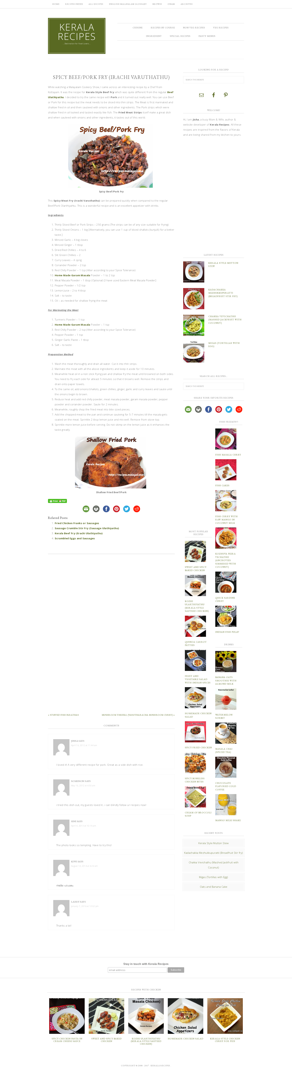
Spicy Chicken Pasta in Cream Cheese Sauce (67, 1040)
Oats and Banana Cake (213, 886)
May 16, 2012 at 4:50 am (83, 785)
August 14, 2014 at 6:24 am (84, 866)
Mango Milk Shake (228, 820)
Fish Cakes (222, 485)
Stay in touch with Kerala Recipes (145, 964)
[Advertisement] (111, 609)
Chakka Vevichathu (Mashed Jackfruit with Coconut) (225, 319)
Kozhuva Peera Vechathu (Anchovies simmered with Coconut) (225, 560)
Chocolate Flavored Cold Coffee (225, 786)
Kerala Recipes (77, 31)
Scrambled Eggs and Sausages (75, 538)
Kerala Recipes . (161, 1065)
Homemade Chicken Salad (185, 1038)
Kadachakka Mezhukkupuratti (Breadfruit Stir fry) (223, 293)
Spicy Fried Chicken (198, 747)
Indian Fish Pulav (227, 632)
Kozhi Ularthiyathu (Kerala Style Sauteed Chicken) (146, 1041)
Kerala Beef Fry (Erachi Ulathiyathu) (79, 533)
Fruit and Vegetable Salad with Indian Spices (198, 679)
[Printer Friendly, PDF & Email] (58, 501)
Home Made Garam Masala (72, 275)
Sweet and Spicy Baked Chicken (106, 1040)
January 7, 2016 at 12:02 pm (85, 906)
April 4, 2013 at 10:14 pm (83, 825)
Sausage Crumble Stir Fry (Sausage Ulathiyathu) (87, 528)
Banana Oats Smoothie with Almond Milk (226, 680)
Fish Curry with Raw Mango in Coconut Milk (226, 519)
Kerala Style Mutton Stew (213, 843)
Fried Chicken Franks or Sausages (77, 523)
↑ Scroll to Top (27, 1067)
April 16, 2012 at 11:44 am (84, 745)
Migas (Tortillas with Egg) (213, 877)
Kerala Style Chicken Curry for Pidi (225, 1040)
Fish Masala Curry (228, 454)
